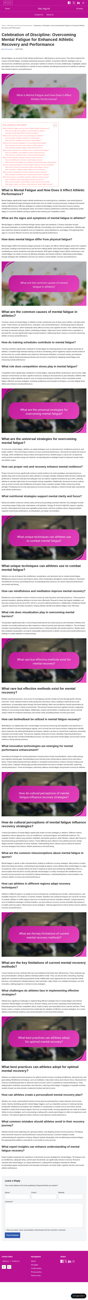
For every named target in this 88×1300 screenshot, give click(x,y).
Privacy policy (36, 1272)
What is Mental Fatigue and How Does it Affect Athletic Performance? (26, 128)
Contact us (15, 1261)
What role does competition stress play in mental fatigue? (23, 140)
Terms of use (36, 1275)
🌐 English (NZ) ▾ (79, 1296)
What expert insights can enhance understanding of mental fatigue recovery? (29, 184)
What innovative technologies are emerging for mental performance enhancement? (30, 162)
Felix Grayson (8, 49)
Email (34, 1192)
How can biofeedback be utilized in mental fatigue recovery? (24, 160)
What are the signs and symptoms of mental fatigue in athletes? (25, 131)
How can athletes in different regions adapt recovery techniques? (25, 169)
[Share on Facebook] (69, 2)
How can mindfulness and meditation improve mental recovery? (25, 152)
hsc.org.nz (44, 8)
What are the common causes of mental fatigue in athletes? (23, 136)
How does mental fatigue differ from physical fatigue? (21, 133)
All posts (79, 9)
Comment (9, 1202)
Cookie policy (36, 1268)
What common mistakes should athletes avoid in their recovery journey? (27, 182)
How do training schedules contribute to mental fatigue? (22, 138)
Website (61, 1192)
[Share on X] (74, 2)
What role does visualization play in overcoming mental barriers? (25, 155)
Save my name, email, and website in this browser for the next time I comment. (36, 1230)
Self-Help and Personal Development (19, 25)
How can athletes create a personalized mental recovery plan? (24, 179)
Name (8, 1192)
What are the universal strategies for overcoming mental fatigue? (25, 143)
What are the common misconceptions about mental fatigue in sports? (27, 167)
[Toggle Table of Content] (54, 125)
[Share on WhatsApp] (83, 2)
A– (10, 3)
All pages (34, 1265)
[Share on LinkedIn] (78, 2)
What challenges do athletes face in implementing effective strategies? (27, 174)
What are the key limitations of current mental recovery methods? (25, 172)
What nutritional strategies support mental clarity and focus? (24, 148)
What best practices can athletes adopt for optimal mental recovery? (26, 177)
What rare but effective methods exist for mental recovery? (23, 157)
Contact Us (39, 15)
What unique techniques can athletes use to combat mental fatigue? (26, 150)
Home (7, 9)
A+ (5, 3)
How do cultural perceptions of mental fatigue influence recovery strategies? (28, 165)
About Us (50, 15)
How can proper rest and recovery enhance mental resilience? (24, 145)
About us (6, 1261)
